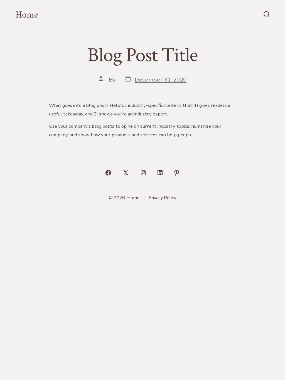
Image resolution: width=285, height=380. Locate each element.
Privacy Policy (162, 198)
